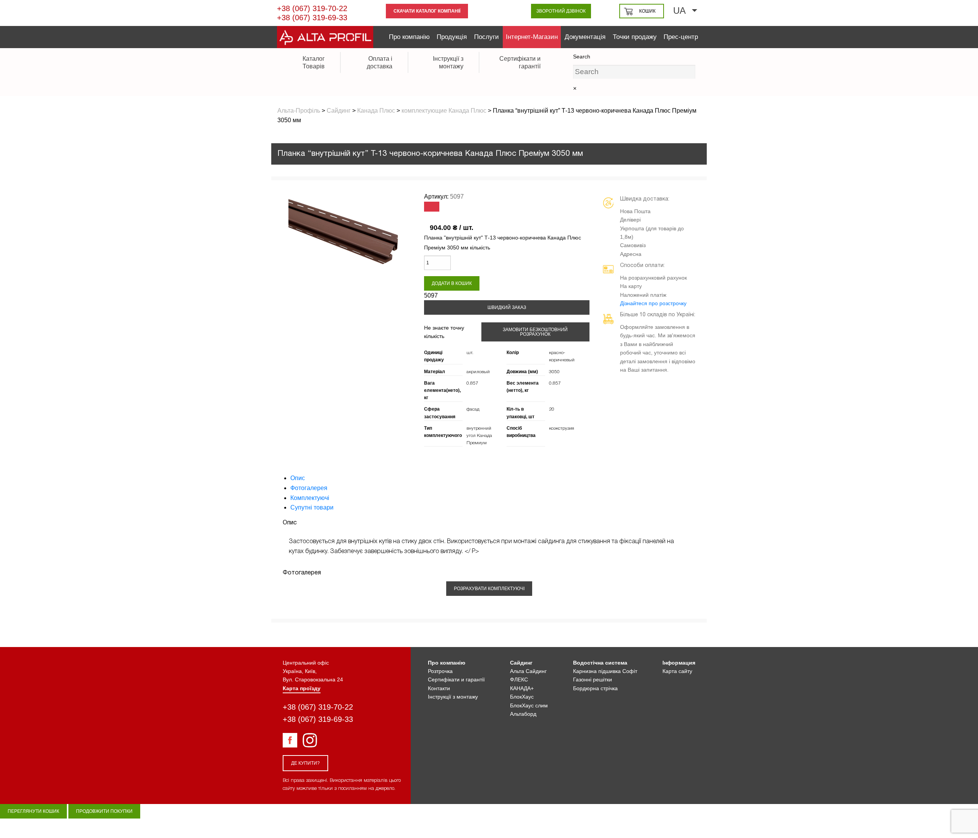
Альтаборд (523, 714)
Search (581, 56)
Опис (297, 478)
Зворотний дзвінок (561, 11)
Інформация (678, 663)
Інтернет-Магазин (532, 36)
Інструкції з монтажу (453, 697)
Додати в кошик (452, 283)
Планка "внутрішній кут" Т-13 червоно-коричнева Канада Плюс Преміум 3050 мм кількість (502, 242)
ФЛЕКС (519, 679)
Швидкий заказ (506, 307)
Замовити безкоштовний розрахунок (535, 332)
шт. (469, 353)
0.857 (472, 383)
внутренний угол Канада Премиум (479, 435)
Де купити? (305, 763)
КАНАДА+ (522, 688)
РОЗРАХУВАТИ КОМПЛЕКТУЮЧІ (489, 588)
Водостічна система (600, 663)
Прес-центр (681, 36)
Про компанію (409, 36)
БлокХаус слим (529, 705)
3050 (554, 372)
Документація (585, 36)
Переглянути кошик (33, 811)
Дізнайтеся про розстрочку (653, 303)
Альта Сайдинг (528, 671)
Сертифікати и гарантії (456, 679)
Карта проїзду (302, 688)
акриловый (478, 372)
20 (551, 409)
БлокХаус (522, 697)
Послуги (486, 36)
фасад (472, 409)
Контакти (439, 688)
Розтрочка (440, 671)
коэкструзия (561, 428)
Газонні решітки (592, 679)
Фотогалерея (308, 488)
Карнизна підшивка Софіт (605, 671)
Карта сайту (677, 671)
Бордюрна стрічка (595, 688)
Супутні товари (312, 507)
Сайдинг (521, 663)
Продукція (452, 36)
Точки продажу (635, 36)
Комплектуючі (309, 498)
